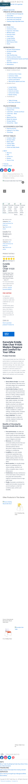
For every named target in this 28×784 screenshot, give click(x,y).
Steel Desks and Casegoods (14, 19)
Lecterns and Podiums (14, 79)
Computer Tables (11, 138)
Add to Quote (7, 334)
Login (18, 4)
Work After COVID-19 (12, 62)
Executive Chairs (11, 34)
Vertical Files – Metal (12, 123)
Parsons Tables (11, 145)
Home (4, 174)
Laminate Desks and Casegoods (15, 14)
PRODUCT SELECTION (8, 10)
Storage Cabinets (11, 121)
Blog (11, 764)
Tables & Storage (12, 100)
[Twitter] (9, 170)
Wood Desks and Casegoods (14, 17)
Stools (8, 44)
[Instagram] (6, 170)
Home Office (10, 15)
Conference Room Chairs (14, 74)
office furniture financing (6, 769)
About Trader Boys (5, 764)
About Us (9, 152)
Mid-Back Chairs (11, 32)
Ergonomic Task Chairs (13, 30)
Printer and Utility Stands (13, 147)
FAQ (8, 154)
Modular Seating (11, 40)
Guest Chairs (10, 36)
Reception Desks (12, 89)
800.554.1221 (13, 4)
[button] (23, 191)
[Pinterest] (13, 170)
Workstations (10, 64)
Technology (10, 132)
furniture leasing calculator (19, 769)
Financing (5, 164)
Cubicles (9, 53)
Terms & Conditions (6, 781)
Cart (4, 6)
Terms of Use (10, 160)
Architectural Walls (11, 51)
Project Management (18, 773)
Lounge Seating (11, 38)
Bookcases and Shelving (13, 108)
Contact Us (5, 4)
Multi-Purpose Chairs (12, 42)
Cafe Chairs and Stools (14, 102)
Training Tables (10, 143)
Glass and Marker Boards (14, 77)
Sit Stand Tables (11, 140)
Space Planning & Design (6, 773)
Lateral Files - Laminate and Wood (15, 111)
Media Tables (10, 141)
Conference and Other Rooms (13, 174)
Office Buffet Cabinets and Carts (16, 81)
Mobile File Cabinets (12, 119)
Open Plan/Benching (12, 55)
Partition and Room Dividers (14, 57)
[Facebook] (2, 170)
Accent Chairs (10, 27)
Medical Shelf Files (11, 117)
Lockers (9, 115)
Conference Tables (13, 76)
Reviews (9, 158)
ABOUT (5, 151)
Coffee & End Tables (13, 93)
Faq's (13, 764)
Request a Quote (7, 165)
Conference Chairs (11, 29)
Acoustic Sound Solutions (13, 49)
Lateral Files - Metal (12, 113)
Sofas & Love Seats (13, 91)
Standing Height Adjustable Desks (15, 21)
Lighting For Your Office (13, 130)
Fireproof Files (10, 110)
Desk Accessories (11, 128)
